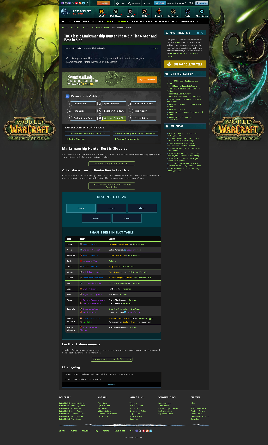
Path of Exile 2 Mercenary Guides (72, 406)
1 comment (153, 48)
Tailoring (112, 261)
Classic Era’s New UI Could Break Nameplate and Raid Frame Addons (181, 144)
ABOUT (62, 430)
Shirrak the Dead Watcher (120, 318)
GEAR (109, 21)
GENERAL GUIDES (189, 21)
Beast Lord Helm (90, 244)
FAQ (96, 430)
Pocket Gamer (196, 414)
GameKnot (195, 419)
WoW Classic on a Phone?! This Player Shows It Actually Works (182, 159)
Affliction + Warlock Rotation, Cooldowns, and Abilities (184, 100)
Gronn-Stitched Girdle (92, 283)
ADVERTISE (86, 430)
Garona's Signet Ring (91, 303)
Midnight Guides (104, 411)
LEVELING (96, 21)
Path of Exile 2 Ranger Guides (70, 411)
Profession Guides (165, 411)
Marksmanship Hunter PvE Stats (112, 163)
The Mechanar (138, 244)
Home (64, 27)
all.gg (193, 403)
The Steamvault (134, 255)
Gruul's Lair (135, 283)
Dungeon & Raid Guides (107, 414)
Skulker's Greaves (90, 289)
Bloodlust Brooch (90, 312)
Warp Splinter (114, 266)
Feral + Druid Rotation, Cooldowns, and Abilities (183, 90)
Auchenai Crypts (146, 318)
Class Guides (103, 403)
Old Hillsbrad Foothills (138, 272)
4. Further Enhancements (127, 139)
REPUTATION (161, 21)
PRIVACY (106, 430)
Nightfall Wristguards (91, 272)
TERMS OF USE (119, 430)
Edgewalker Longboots (92, 294)
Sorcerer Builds (136, 416)
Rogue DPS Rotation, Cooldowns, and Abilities (182, 82)
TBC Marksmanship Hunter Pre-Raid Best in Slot (112, 186)
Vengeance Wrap (90, 261)
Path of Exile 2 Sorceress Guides (71, 414)
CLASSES (65, 21)
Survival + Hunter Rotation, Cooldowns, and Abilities (185, 113)
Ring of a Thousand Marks (94, 300)
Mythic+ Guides (104, 406)
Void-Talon (87, 322)
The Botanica (128, 266)
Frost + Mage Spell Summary (179, 94)
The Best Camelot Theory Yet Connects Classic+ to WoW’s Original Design (183, 139)
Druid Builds (134, 408)
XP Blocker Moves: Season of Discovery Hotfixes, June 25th (183, 169)
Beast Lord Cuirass (91, 266)
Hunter (85, 27)
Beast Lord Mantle (90, 255)
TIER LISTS (121, 21)
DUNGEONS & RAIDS (140, 21)
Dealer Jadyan (129, 322)
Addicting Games (197, 411)
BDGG (177, 42)
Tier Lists (133, 403)
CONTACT (73, 430)
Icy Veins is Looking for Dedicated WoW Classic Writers (183, 149)
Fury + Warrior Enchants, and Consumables (185, 96)
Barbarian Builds (136, 406)
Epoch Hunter (114, 272)
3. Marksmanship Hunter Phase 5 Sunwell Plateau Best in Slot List (136, 133)
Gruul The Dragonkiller (118, 283)
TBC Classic (74, 27)
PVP (174, 21)
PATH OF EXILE (64, 397)
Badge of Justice (133, 250)
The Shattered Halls (142, 277)
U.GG (193, 406)
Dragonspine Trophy (91, 309)
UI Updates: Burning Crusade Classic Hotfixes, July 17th (182, 134)
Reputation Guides (165, 414)
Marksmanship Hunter (100, 27)
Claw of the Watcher (91, 318)
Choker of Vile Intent (91, 250)
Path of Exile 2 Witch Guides (70, 419)
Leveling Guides (104, 416)
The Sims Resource (198, 408)
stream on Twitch (177, 53)
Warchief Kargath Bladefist (120, 277)
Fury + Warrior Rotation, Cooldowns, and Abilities (184, 105)
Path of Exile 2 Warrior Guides (71, 416)
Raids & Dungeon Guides (168, 408)
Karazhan (127, 289)
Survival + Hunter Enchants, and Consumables (180, 118)
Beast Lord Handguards (93, 277)
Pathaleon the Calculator (119, 244)
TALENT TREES (80, 21)
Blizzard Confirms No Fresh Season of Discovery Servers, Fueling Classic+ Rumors (184, 164)
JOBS (132, 430)
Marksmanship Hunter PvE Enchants (112, 359)
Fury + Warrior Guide (176, 109)
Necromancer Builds (138, 411)
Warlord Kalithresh (117, 255)
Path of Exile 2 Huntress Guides (71, 403)
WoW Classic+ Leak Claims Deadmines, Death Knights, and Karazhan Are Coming (183, 154)
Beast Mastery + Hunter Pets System (182, 86)
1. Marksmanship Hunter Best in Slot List (86, 133)
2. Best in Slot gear (75, 139)
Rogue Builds (135, 414)
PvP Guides (102, 408)
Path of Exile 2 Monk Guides (70, 408)
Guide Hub (134, 419)
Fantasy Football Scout (200, 416)
